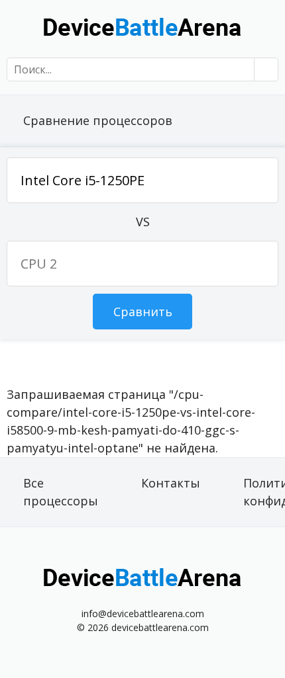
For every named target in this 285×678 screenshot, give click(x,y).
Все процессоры (60, 492)
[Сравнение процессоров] (142, 26)
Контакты (170, 483)
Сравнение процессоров (97, 120)
